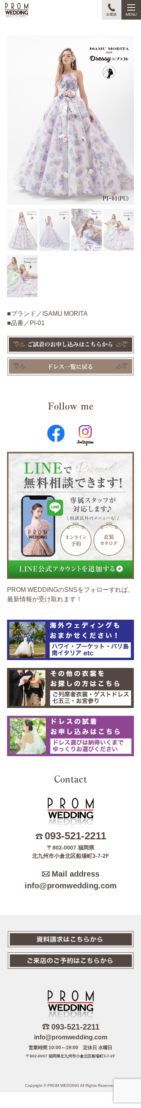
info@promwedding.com (71, 885)
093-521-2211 (75, 836)
